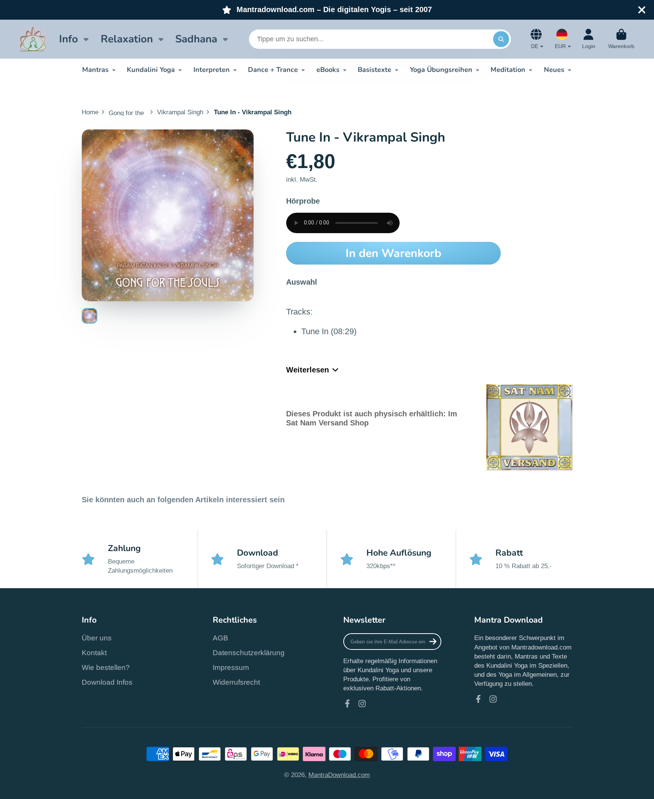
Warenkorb (621, 39)
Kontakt (94, 653)
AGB (220, 638)
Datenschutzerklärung (249, 653)
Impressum (231, 667)
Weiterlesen (307, 370)
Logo (33, 39)
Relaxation (127, 39)
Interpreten (211, 69)
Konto (588, 39)
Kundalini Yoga (151, 69)
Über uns (97, 638)
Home (90, 112)
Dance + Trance (273, 69)
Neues (554, 69)
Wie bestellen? (106, 667)
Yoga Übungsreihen (441, 69)
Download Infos (107, 682)
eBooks (327, 69)
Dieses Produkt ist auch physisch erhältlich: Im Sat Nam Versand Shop (371, 418)
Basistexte (374, 69)
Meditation (507, 69)
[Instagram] (362, 703)
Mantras (95, 69)
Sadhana (196, 39)
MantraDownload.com (339, 775)
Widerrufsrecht (236, 682)
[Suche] (501, 39)
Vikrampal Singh (180, 112)
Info (68, 39)
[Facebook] (347, 703)
